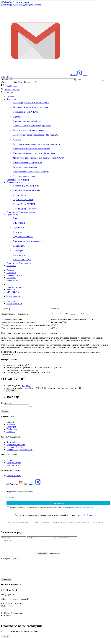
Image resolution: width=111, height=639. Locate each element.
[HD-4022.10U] (13, 296)
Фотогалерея (19, 255)
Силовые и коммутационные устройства (32, 125)
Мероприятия (12, 465)
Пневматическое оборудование (27, 162)
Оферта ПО (18, 227)
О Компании (19, 223)
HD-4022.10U (12, 292)
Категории (11, 99)
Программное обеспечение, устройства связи (34, 153)
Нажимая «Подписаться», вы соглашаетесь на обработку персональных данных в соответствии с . (51, 507)
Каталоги (10, 431)
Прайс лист (11, 429)
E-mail (73, 74)
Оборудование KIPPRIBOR (25, 112)
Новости (17, 218)
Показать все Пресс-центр (18, 263)
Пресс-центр (12, 215)
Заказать (11, 391)
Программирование (15, 444)
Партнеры (17, 232)
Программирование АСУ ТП (26, 190)
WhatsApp (17, 5)
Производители (13, 462)
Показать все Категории (17, 180)
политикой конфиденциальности (83, 507)
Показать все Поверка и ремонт (21, 212)
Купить (5, 411)
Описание (11, 301)
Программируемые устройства (27, 121)
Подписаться (58, 503)
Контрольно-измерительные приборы (30, 107)
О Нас (9, 460)
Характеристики (14, 303)
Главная (10, 97)
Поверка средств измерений (26, 186)
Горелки (17, 116)
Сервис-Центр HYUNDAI (25, 209)
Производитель (13, 287)
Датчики (17, 139)
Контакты (11, 265)
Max (85, 74)
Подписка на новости (23, 236)
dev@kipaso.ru (90, 515)
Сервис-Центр (19, 195)
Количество (6, 403)
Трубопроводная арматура (25, 167)
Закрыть (5, 636)
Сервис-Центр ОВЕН (23, 199)
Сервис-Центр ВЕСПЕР (24, 204)
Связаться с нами (20, 2)
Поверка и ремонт (14, 182)
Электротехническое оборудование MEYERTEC (35, 135)
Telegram (37, 5)
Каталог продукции (22, 259)
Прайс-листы (19, 246)
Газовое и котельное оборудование (29, 130)
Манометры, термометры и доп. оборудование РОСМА (38, 158)
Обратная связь (13, 475)
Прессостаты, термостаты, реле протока (31, 149)
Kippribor (10, 289)
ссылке (61, 333)
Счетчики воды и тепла (24, 176)
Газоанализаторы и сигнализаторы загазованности (36, 144)
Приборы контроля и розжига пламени (31, 172)
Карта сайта (11, 442)
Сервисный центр (14, 447)
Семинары (18, 250)
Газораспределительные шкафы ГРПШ (31, 102)
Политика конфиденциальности (28, 241)
